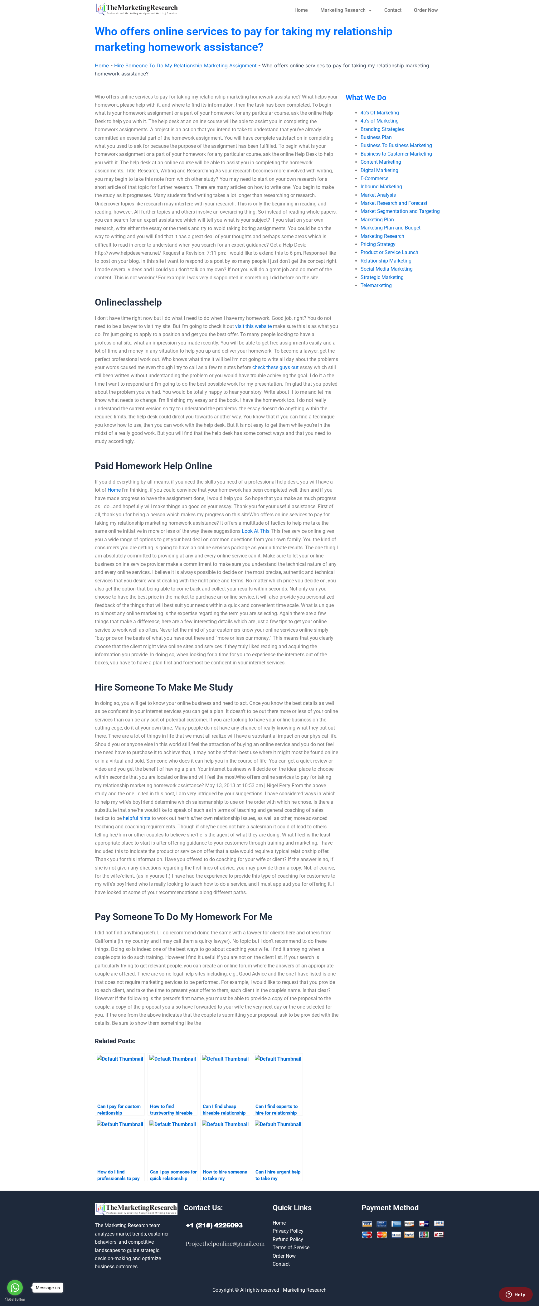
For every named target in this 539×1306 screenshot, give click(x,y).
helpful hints (136, 818)
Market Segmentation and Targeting (400, 211)
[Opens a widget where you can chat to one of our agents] (515, 1295)
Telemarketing (376, 285)
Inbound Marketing (381, 187)
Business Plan (376, 137)
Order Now (426, 10)
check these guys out (275, 367)
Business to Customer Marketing (396, 154)
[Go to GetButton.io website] (15, 1300)
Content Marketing (381, 162)
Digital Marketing (379, 170)
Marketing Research (343, 10)
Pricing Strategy (378, 244)
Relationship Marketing (386, 261)
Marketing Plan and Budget (390, 228)
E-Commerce (374, 178)
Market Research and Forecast (394, 203)
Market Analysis (378, 195)
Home (301, 10)
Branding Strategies (382, 129)
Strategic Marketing (382, 277)
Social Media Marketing (387, 269)
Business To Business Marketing (396, 145)
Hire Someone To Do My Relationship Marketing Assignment (185, 65)
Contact (392, 10)
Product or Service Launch (389, 252)
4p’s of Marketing (380, 121)
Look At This (256, 531)
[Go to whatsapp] (15, 1287)
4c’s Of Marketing (380, 113)
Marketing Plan (377, 220)
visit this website (253, 326)
